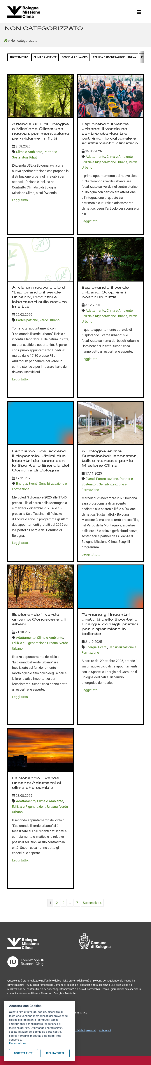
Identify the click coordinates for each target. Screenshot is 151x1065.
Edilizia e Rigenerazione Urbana (114, 57)
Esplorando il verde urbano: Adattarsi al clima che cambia (36, 783)
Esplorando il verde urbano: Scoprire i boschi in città (105, 292)
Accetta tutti (23, 1053)
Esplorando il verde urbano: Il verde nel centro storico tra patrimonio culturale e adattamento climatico (110, 133)
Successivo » (92, 903)
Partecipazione (27, 320)
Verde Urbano (49, 320)
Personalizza (17, 1043)
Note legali (105, 1030)
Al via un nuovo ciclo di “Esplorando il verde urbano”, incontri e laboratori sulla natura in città (39, 297)
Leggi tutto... (21, 200)
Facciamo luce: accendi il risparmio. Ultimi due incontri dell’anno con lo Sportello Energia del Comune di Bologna (40, 460)
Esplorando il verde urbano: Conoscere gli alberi (39, 619)
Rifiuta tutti (55, 1053)
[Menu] (139, 12)
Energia (21, 483)
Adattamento (19, 57)
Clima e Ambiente (45, 57)
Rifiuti (33, 157)
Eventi (33, 483)
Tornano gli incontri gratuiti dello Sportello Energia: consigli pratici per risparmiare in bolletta (110, 624)
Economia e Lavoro (75, 57)
